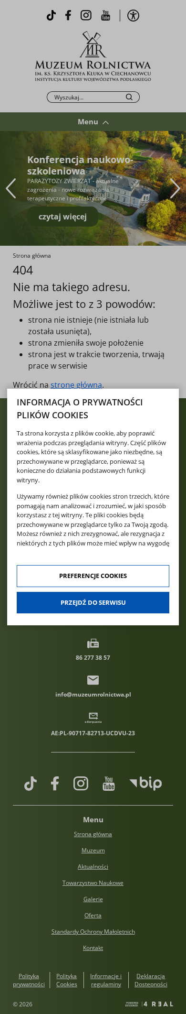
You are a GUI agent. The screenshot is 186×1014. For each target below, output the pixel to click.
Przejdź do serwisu (93, 602)
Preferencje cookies (93, 575)
